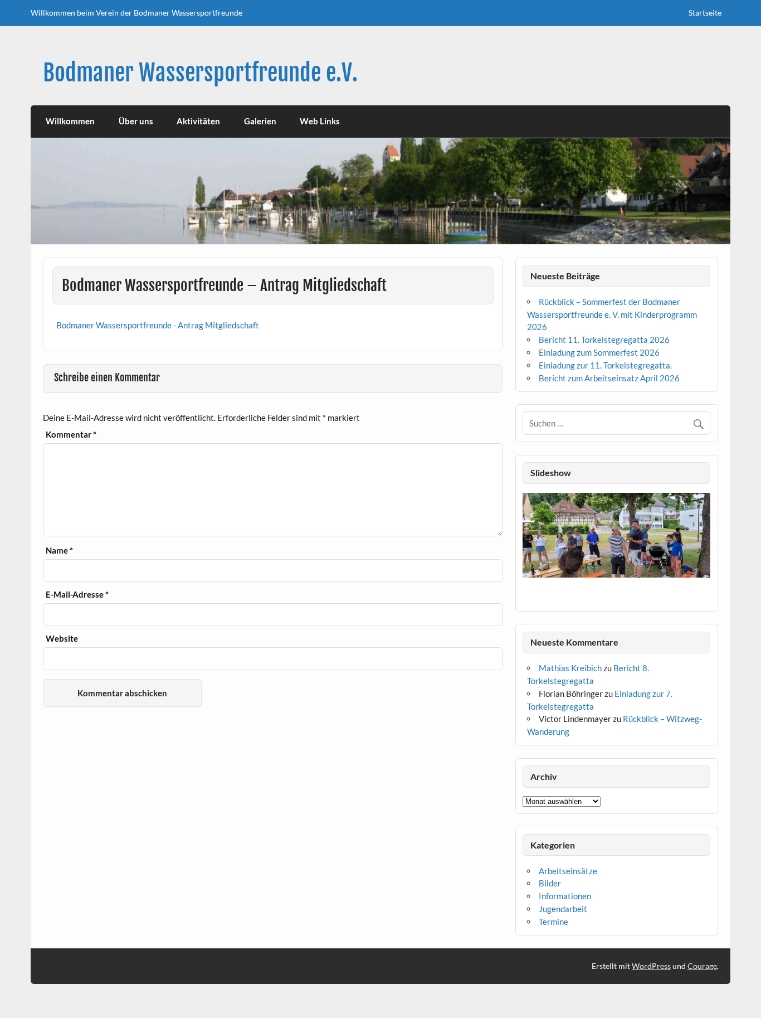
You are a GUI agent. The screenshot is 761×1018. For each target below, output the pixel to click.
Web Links (320, 121)
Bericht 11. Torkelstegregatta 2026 (604, 340)
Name (59, 550)
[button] (530, 548)
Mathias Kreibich (570, 668)
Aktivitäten (198, 121)
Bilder (550, 883)
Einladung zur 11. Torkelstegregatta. (605, 365)
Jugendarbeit (563, 909)
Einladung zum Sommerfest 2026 (599, 352)
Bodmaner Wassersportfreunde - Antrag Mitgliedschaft (157, 325)
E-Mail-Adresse (77, 594)
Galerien (260, 121)
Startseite (705, 12)
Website (62, 638)
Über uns (136, 121)
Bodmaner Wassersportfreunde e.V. (200, 73)
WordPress (651, 966)
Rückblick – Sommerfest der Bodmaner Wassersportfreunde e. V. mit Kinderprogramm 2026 (612, 314)
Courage (702, 966)
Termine (553, 922)
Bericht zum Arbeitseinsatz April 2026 (609, 378)
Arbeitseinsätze (568, 871)
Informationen (565, 896)
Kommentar (71, 434)
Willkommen (70, 121)
